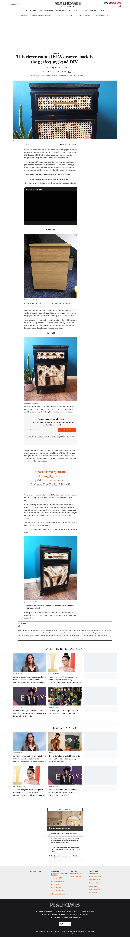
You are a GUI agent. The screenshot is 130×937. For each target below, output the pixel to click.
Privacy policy (64, 914)
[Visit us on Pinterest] (110, 3)
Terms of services (47, 434)
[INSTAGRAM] (19, 626)
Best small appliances (96, 889)
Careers (85, 914)
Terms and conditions (49, 914)
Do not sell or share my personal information (65, 918)
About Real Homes (76, 876)
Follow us (64, 144)
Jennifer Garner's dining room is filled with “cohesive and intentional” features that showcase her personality (65, 840)
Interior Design (61, 11)
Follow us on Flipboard (58, 894)
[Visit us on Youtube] (112, 3)
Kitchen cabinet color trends (64, 15)
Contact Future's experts (63, 911)
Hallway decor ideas (102, 15)
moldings (52, 320)
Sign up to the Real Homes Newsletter (59, 874)
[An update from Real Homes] (65, 821)
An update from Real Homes (60, 828)
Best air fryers (93, 886)
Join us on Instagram (57, 881)
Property (93, 11)
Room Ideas (73, 11)
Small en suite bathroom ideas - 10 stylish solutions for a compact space (65, 857)
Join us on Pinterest (57, 887)
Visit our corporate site (88, 931)
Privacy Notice (30, 436)
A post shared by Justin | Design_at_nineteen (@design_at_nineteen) (50, 475)
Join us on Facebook (57, 891)
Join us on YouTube (57, 878)
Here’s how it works (78, 75)
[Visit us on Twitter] (107, 3)
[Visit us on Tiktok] (120, 3)
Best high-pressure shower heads (40, 15)
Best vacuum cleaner (95, 876)
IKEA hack (28, 155)
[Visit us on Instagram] (115, 3)
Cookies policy (75, 914)
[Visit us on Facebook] (105, 3)
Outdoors (83, 11)
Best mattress (93, 873)
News (69, 72)
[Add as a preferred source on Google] (65, 924)
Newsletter (74, 144)
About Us (77, 911)
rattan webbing (69, 310)
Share (28, 144)
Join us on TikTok (56, 884)
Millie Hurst (47, 72)
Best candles (93, 892)
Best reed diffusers (95, 883)
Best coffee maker (94, 880)
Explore (101, 11)
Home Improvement (46, 11)
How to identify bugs (84, 15)
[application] (50, 206)
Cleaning (33, 11)
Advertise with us (75, 873)
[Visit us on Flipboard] (118, 3)
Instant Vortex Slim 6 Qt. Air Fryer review (64, 834)
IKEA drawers (42, 303)
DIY (61, 152)
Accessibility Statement (44, 911)
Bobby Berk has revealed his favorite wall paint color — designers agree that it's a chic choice (66, 849)
